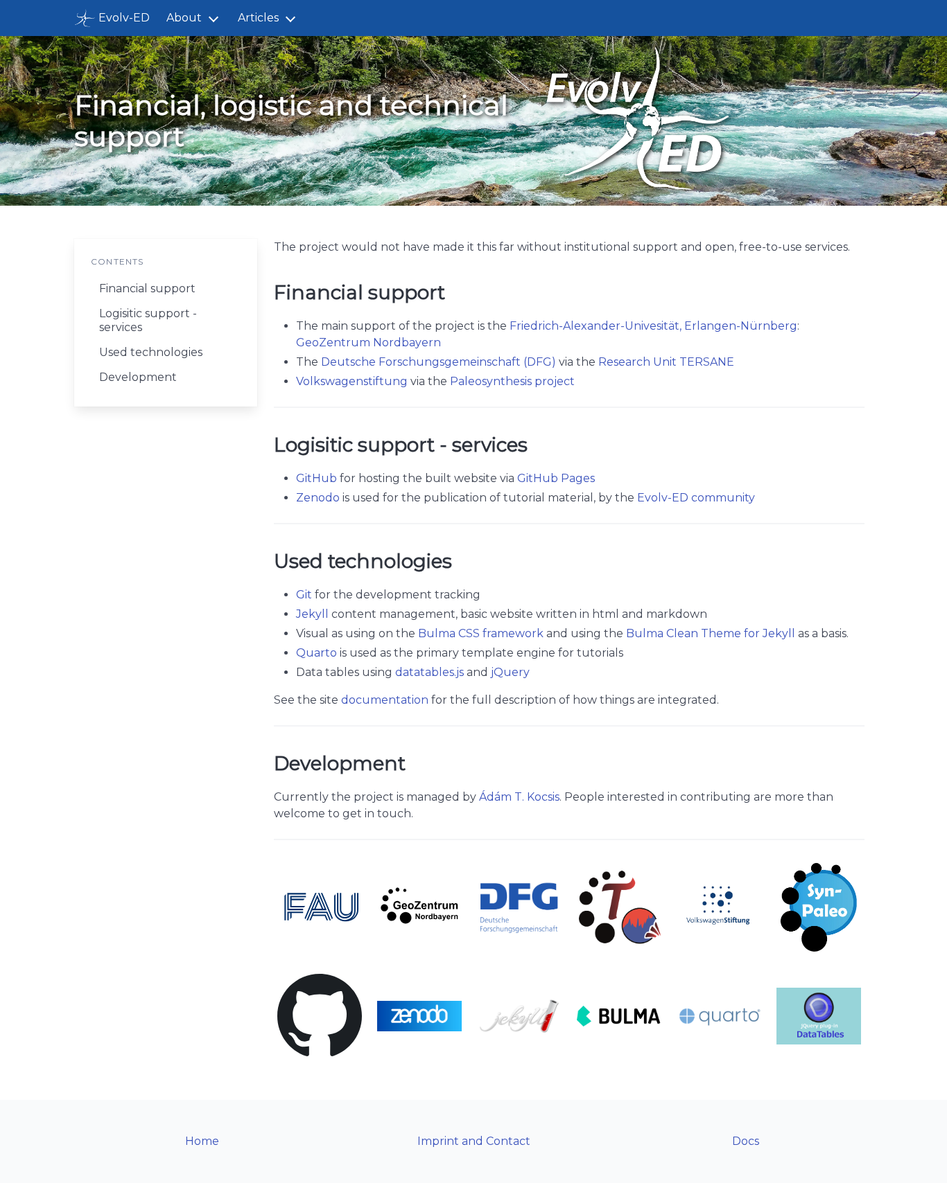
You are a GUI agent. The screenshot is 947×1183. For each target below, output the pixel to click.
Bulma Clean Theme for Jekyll (710, 633)
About (184, 17)
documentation (384, 699)
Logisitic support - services (148, 320)
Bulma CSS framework (481, 633)
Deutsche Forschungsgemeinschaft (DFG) (438, 361)
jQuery (510, 672)
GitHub (316, 478)
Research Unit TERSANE (666, 361)
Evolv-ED (124, 17)
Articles (258, 17)
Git (304, 594)
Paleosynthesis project (512, 381)
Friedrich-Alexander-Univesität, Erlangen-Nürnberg (653, 325)
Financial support (147, 288)
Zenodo (318, 497)
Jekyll (312, 614)
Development (138, 377)
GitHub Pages (556, 478)
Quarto (316, 652)
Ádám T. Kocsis (519, 796)
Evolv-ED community (696, 497)
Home (202, 1141)
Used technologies (150, 352)
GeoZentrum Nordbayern (368, 342)
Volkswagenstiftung (352, 381)
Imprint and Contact (473, 1141)
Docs (745, 1141)
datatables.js (429, 672)
